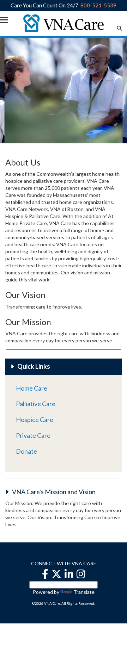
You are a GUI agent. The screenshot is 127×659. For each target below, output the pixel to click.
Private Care (33, 435)
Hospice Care (34, 419)
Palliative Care (35, 404)
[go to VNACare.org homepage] (63, 22)
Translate (84, 592)
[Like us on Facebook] (45, 574)
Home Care (31, 388)
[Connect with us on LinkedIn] (69, 574)
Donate (26, 451)
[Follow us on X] (56, 574)
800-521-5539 (98, 5)
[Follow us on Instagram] (80, 574)
